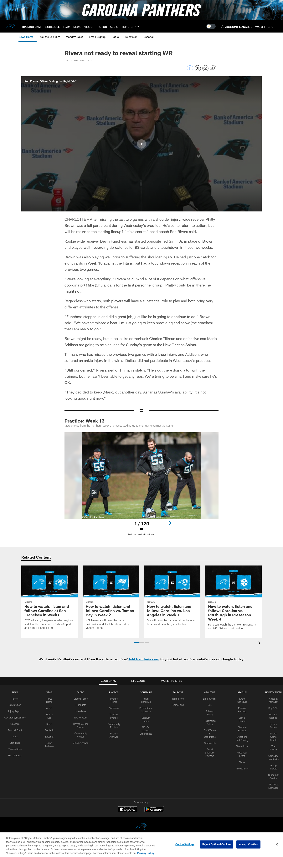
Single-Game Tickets (273, 736)
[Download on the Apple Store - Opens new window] (127, 809)
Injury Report (15, 711)
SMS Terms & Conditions (210, 733)
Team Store (178, 698)
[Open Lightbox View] (141, 486)
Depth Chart (15, 704)
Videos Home (81, 698)
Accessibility (242, 768)
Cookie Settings (184, 844)
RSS (210, 704)
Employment (209, 698)
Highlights (80, 704)
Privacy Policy (145, 852)
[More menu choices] (137, 26)
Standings (15, 742)
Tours (242, 762)
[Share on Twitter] (198, 70)
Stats (15, 736)
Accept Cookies (248, 844)
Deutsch (49, 730)
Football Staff (15, 730)
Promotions (178, 704)
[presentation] (260, 643)
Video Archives (80, 743)
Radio (49, 724)
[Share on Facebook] (190, 70)
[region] (141, 844)
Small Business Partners (209, 752)
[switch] (211, 26)
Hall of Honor (15, 755)
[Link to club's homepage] (10, 26)
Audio (49, 708)
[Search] (222, 26)
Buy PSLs (273, 708)
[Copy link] (213, 68)
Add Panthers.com (144, 659)
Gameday (114, 708)
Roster (15, 698)
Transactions (15, 749)
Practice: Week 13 (84, 420)
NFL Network (80, 717)
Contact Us (210, 743)
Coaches (14, 724)
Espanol (49, 736)
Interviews (80, 711)
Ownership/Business (15, 717)
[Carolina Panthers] (141, 827)
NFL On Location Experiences (146, 730)
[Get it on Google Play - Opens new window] (154, 811)
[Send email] (205, 70)
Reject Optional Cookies (216, 844)
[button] (141, 144)
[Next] (170, 523)
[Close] (277, 844)
